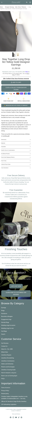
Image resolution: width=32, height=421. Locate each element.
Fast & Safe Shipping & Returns (8, 157)
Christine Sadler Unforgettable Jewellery (17, 409)
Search (3, 334)
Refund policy (5, 393)
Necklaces (4, 313)
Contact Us (4, 346)
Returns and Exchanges (8, 366)
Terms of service (5, 387)
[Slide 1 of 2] (14, 54)
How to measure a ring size (8, 372)
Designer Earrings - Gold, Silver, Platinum (15, 7)
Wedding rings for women (8, 325)
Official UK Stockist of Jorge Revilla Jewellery (13, 401)
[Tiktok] (19, 417)
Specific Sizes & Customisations (8, 150)
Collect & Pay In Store (5, 164)
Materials (3, 143)
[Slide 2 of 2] (18, 54)
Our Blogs (4, 331)
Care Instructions (4, 167)
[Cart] (30, 2)
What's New (4, 352)
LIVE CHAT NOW (16, 286)
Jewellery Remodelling (7, 358)
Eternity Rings (5, 322)
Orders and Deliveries (7, 364)
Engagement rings (6, 319)
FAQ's (3, 378)
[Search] (26, 2)
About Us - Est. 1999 (7, 349)
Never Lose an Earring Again (9, 375)
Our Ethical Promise (5, 153)
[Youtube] (16, 417)
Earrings (3, 307)
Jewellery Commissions (7, 361)
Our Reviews (4, 343)
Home (1, 7)
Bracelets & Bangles (7, 316)
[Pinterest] (21, 417)
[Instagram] (13, 417)
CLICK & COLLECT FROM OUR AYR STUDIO (16, 88)
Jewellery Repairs (6, 355)
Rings (3, 310)
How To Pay (3, 160)
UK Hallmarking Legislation (8, 404)
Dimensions (3, 139)
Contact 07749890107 (16, 410)
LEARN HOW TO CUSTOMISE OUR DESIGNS (16, 293)
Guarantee (3, 146)
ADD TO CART (17, 82)
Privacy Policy (5, 390)
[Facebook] (10, 417)
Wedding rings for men (7, 328)
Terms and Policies (16, 414)
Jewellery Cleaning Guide (8, 369)
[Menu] (2, 2)
